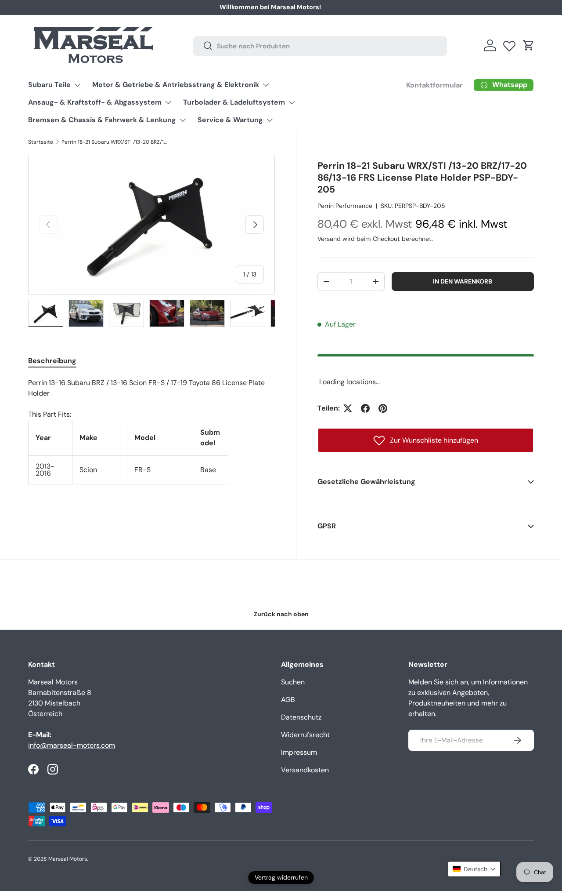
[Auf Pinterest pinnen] (383, 408)
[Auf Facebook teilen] (365, 408)
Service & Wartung (230, 119)
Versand (329, 239)
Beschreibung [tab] (52, 360)
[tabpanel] (151, 431)
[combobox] (320, 45)
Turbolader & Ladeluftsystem (234, 102)
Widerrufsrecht (305, 734)
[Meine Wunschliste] (509, 44)
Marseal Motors (67, 858)
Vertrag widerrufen (281, 877)
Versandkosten (305, 770)
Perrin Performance (344, 206)
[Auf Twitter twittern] (348, 408)
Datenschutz (301, 717)
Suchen (293, 682)
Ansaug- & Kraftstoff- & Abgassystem (95, 102)
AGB (288, 699)
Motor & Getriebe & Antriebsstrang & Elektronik (175, 84)
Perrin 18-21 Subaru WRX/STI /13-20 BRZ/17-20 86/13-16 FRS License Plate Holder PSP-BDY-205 (114, 141)
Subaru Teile (49, 84)
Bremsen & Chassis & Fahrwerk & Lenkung (102, 119)
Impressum (299, 752)
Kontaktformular (390, 7)
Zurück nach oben (281, 614)
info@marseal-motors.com (71, 745)
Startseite (40, 141)
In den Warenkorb (462, 281)
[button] (528, 45)
